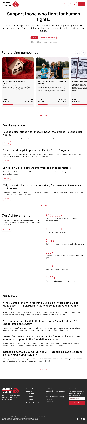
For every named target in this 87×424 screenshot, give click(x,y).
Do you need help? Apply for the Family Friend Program (36, 150)
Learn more (6, 229)
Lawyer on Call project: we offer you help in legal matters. (37, 167)
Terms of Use (49, 401)
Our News (9, 296)
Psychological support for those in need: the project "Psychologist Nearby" (42, 133)
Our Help (29, 396)
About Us (29, 388)
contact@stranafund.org (55, 391)
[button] (65, 4)
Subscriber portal (32, 402)
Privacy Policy (49, 399)
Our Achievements (16, 215)
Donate (82, 4)
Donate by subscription (48, 37)
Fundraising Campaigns (30, 392)
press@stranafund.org (55, 397)
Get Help (72, 4)
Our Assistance (13, 125)
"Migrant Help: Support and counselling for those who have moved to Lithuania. (43, 187)
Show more (43, 115)
